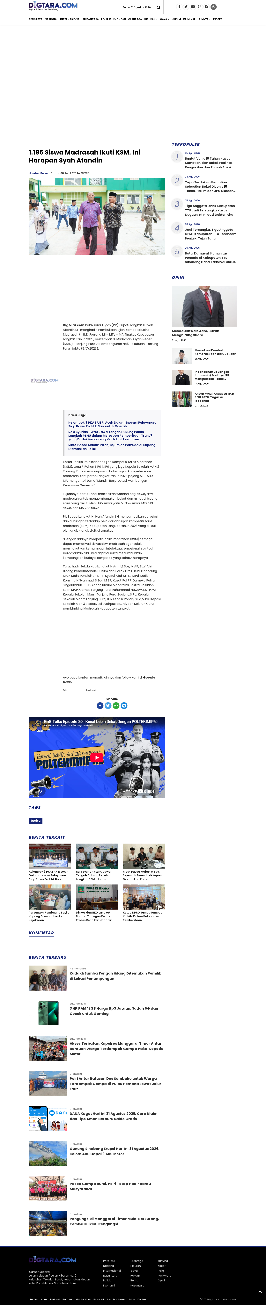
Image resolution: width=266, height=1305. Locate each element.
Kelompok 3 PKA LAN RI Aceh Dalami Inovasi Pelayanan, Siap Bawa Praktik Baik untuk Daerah (112, 424)
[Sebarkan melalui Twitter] (108, 705)
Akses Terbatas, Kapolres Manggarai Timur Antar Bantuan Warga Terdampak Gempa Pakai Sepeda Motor (117, 1048)
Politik (106, 19)
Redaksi (55, 1299)
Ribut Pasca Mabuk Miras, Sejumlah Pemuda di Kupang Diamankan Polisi (111, 447)
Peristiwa (35, 19)
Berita (134, 1280)
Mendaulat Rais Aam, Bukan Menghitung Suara (195, 333)
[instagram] (200, 7)
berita (36, 820)
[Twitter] (186, 7)
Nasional (51, 19)
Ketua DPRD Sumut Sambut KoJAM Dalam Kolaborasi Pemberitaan (142, 916)
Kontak (141, 1299)
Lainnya (203, 19)
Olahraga (135, 19)
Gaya (163, 19)
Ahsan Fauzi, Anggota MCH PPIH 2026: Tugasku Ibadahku (214, 397)
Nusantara (91, 19)
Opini (161, 1280)
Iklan (132, 1299)
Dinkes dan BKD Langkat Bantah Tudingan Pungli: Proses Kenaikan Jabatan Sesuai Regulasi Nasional (94, 916)
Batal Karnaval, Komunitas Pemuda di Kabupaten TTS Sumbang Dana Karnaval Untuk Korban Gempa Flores (210, 260)
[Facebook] (179, 7)
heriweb (232, 1299)
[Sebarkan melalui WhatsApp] (116, 705)
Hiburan (150, 19)
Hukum (176, 19)
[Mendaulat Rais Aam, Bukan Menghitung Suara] (204, 319)
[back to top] (260, 1291)
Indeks (217, 19)
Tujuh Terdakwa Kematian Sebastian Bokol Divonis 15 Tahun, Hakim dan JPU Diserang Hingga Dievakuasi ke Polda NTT (210, 189)
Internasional (70, 19)
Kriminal (189, 19)
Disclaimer (120, 1299)
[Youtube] (193, 7)
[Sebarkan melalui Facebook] (100, 705)
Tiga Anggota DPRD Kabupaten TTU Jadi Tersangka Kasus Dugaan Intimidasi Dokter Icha (210, 210)
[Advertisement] (133, 58)
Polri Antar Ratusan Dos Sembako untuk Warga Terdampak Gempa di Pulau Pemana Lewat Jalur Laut (115, 1083)
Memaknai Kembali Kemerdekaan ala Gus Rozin (216, 352)
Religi (161, 1271)
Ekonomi (119, 19)
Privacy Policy (102, 1299)
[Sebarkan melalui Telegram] (124, 705)
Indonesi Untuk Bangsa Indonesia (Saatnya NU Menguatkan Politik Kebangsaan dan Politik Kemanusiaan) (212, 379)
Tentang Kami (38, 1299)
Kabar (162, 1266)
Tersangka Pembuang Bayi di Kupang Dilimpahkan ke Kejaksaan (49, 916)
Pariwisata (164, 1276)
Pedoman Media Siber (77, 1299)
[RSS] (207, 7)
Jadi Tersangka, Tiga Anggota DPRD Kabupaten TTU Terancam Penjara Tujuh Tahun (210, 234)
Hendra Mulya (38, 173)
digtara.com (215, 1299)
